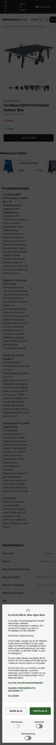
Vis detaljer (13, 695)
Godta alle (40, 711)
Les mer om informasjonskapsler (25, 682)
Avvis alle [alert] (16, 711)
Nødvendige (16, 722)
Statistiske (39, 722)
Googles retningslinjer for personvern (22, 689)
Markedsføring (28, 733)
